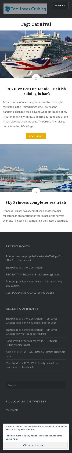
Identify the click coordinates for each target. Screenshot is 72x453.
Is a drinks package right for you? (37, 322)
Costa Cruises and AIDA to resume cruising (30, 292)
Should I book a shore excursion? (24, 267)
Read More (36, 136)
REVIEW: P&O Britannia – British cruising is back (33, 274)
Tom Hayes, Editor (16, 340)
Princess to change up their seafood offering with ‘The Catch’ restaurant (34, 258)
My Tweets (12, 409)
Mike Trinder (13, 363)
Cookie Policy (12, 438)
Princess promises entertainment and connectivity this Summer (34, 283)
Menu (61, 5)
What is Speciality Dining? (33, 333)
